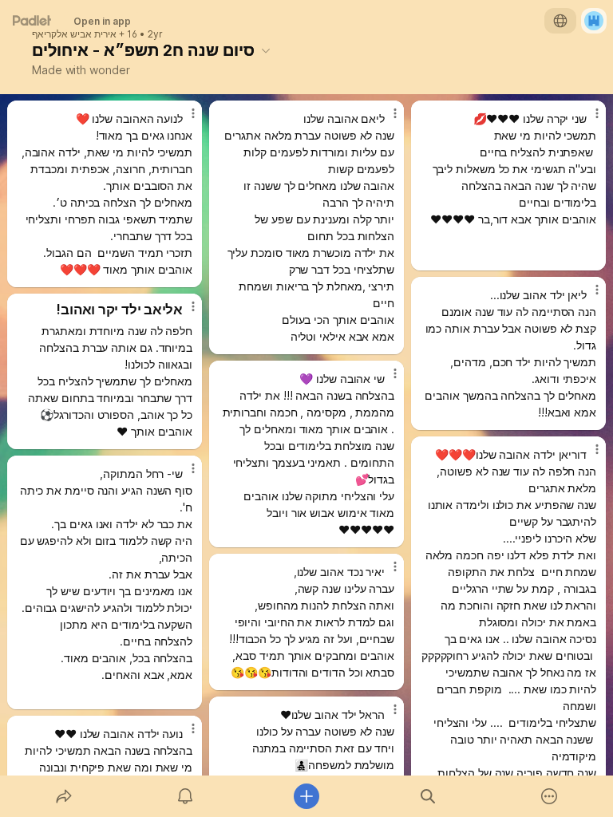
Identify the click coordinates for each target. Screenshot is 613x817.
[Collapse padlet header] (266, 50)
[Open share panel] (64, 796)
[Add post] (306, 796)
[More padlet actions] (549, 796)
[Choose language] (560, 21)
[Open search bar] (428, 796)
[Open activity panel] (185, 796)
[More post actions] (183, 119)
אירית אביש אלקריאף (74, 34)
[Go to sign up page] (594, 21)
